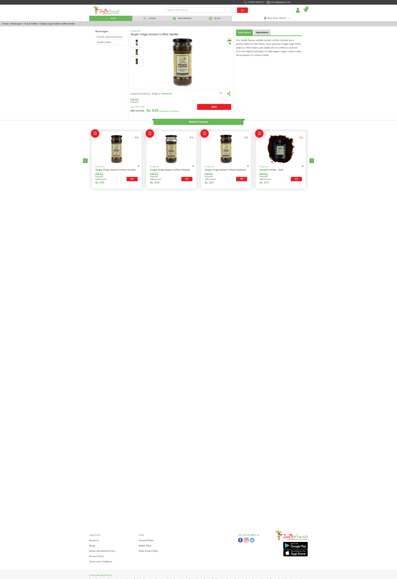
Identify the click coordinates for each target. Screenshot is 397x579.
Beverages (101, 31)
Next (311, 160)
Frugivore (99, 167)
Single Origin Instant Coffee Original (170, 170)
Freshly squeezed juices (110, 37)
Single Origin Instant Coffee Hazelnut (225, 170)
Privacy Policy (96, 556)
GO (242, 10)
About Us (94, 540)
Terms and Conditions (100, 561)
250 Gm (263, 174)
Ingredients (262, 32)
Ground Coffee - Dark (271, 170)
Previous (85, 160)
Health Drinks (104, 42)
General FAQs (146, 540)
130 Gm (134, 100)
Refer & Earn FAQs (148, 551)
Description (244, 32)
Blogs (92, 545)
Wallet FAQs (145, 545)
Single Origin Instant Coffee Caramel (115, 170)
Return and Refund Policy (102, 551)
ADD (214, 107)
